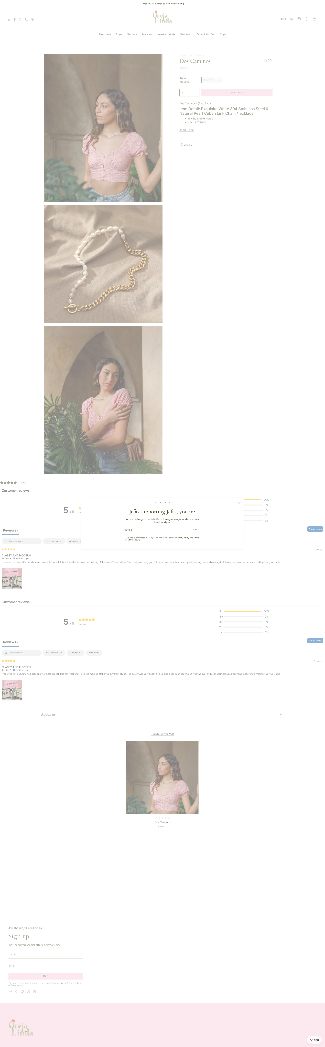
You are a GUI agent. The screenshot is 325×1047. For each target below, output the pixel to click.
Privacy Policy (182, 538)
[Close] (238, 503)
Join (195, 530)
